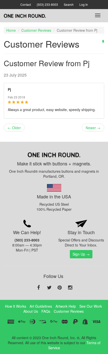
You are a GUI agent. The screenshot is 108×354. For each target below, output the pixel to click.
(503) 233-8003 (47, 4)
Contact (25, 4)
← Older (14, 127)
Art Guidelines (41, 306)
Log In (83, 4)
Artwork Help (66, 306)
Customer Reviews (36, 30)
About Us (30, 311)
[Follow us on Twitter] (49, 288)
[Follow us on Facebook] (39, 288)
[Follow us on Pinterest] (60, 288)
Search (69, 4)
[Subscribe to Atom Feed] (103, 41)
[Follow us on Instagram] (70, 288)
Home (11, 30)
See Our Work (90, 306)
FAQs (45, 311)
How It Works (15, 306)
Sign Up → (81, 254)
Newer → (93, 127)
